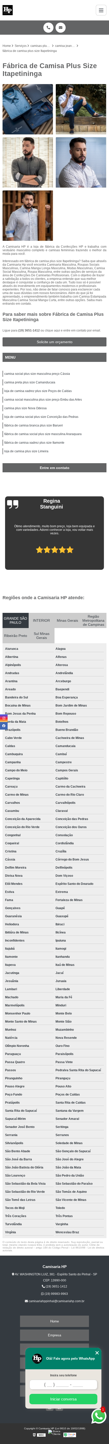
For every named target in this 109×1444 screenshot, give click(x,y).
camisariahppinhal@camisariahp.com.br (56, 1301)
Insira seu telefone (63, 1375)
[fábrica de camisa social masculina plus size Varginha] (28, 162)
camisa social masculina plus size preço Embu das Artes (43, 399)
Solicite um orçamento (54, 342)
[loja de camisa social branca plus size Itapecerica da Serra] (81, 109)
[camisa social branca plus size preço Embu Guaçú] (28, 215)
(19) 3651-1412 (29, 330)
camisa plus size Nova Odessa (25, 408)
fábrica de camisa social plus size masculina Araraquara (43, 434)
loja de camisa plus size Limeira (26, 451)
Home (54, 1321)
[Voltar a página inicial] (8, 10)
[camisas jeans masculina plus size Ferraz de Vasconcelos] (28, 109)
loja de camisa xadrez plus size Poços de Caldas (38, 391)
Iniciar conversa (63, 1399)
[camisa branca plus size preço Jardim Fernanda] (81, 162)
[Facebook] (4, 726)
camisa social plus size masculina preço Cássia (37, 374)
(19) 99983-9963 (56, 1294)
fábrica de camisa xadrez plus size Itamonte (34, 442)
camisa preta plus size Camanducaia (29, 382)
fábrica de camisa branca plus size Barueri (33, 425)
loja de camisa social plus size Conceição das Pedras (41, 417)
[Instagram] (4, 718)
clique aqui (52, 330)
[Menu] (101, 10)
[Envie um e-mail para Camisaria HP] (61, 28)
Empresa (54, 1335)
